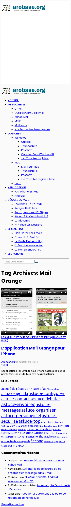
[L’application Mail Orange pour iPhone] (34, 334)
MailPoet (12, 436)
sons (62, 441)
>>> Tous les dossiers (28, 225)
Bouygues (59, 422)
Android (20, 196)
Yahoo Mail (21, 117)
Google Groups (9, 429)
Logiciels (14, 133)
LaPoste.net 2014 (11, 432)
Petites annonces (60, 437)
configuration (46, 426)
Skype (55, 441)
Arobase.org (8, 361)
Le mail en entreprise (28, 250)
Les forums (16, 254)
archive (55, 389)
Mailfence (21, 125)
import (20, 429)
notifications (29, 436)
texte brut (6, 445)
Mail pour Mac (30, 167)
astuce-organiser (38, 410)
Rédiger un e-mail (26, 208)
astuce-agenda (14, 393)
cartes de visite (10, 425)
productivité (9, 441)
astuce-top (29, 421)
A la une (35, 388)
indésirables (43, 429)
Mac (17, 162)
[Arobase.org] (23, 11)
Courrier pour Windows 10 (37, 154)
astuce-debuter (46, 398)
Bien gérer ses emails (28, 233)
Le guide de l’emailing (29, 241)
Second (37, 440)
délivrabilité (63, 425)
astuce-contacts (16, 398)
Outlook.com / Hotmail (29, 113)
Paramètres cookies (12, 504)
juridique (56, 429)
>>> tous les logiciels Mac (38, 179)
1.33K (4, 364)
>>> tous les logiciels (35, 158)
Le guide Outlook (33, 433)
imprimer (29, 429)
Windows (20, 138)
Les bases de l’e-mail (28, 204)
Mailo (18, 121)
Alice (49, 388)
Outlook (26, 142)
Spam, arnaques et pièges (31, 212)
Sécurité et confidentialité (31, 216)
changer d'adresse (31, 425)
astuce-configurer (47, 393)
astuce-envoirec (18, 404)
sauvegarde (23, 441)
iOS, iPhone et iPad (26, 191)
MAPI (19, 437)
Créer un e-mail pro (27, 237)
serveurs (48, 441)
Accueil (13, 100)
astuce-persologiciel (21, 415)
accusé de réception (15, 388)
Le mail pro (15, 229)
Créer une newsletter (29, 245)
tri (14, 445)
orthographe (44, 436)
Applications (17, 187)
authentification (47, 422)
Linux (18, 183)
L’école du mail (18, 200)
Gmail (18, 109)
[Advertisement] (35, 48)
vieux (20, 445)
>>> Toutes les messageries (32, 129)
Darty (55, 426)
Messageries (16, 104)
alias (43, 388)
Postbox (26, 150)
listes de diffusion (55, 433)
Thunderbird (29, 146)
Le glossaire (22, 220)
